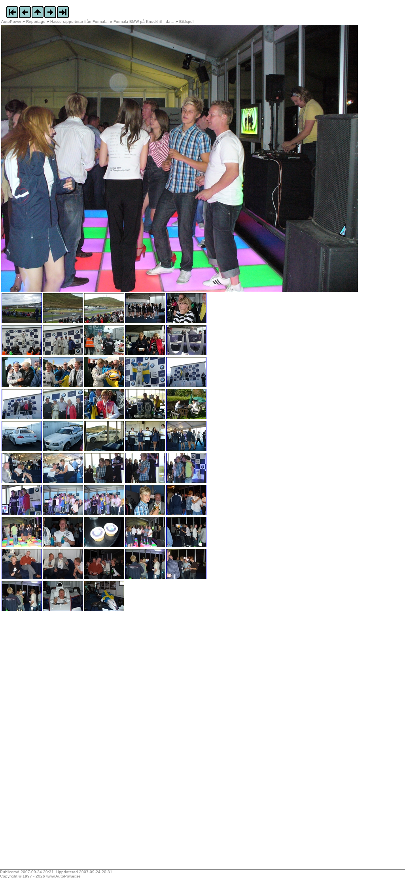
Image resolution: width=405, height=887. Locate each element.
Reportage (35, 21)
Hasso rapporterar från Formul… (79, 21)
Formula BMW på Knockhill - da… (144, 21)
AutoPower (11, 21)
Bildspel (186, 21)
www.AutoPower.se (63, 876)
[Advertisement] (50, 742)
